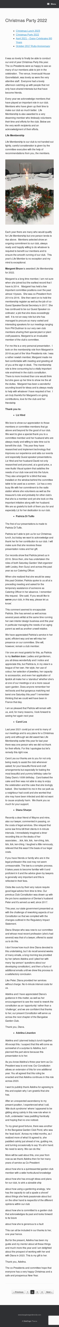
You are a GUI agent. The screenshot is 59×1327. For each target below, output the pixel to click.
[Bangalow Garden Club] (5, 4)
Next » (49, 1292)
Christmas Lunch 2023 (28, 31)
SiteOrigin (27, 1321)
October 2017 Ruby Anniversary (33, 46)
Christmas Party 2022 (26, 20)
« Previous (18, 1292)
